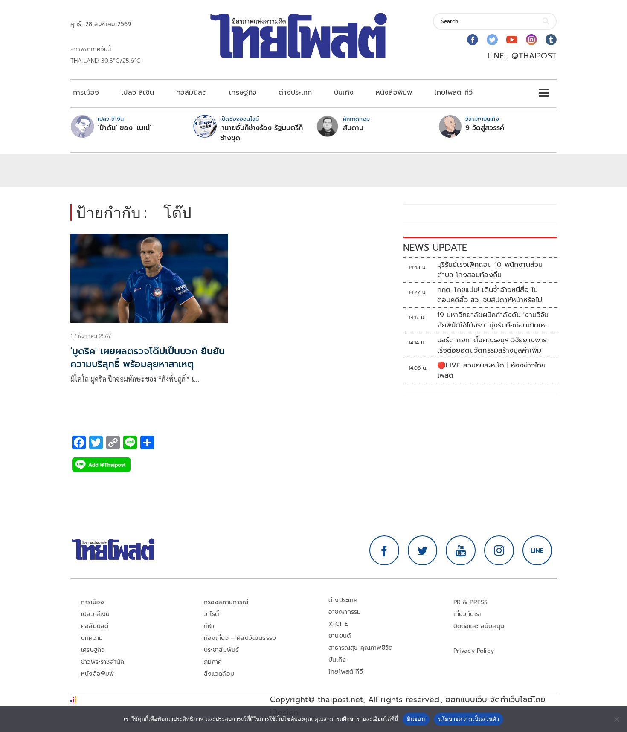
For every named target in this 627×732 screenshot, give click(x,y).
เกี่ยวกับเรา (467, 614)
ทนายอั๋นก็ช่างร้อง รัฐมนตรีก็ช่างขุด (261, 133)
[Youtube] (512, 39)
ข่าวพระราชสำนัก (102, 661)
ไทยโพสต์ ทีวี (453, 92)
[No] (616, 719)
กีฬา (209, 626)
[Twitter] (492, 39)
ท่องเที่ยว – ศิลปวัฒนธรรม (240, 638)
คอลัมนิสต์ (191, 92)
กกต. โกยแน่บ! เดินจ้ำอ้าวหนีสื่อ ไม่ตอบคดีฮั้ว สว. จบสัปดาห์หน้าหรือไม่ (490, 295)
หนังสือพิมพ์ (394, 92)
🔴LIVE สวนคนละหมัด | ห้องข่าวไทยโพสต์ (491, 370)
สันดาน (353, 128)
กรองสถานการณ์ (226, 602)
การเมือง (86, 92)
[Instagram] (531, 39)
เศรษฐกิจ (242, 92)
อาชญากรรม (344, 612)
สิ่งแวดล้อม (219, 673)
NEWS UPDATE (435, 247)
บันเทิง (344, 92)
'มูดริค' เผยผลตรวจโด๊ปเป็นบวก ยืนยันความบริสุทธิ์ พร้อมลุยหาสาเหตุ (147, 357)
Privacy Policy (473, 650)
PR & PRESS (470, 602)
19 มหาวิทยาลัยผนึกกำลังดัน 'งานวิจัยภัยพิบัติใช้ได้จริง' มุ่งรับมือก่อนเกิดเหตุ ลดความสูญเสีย (493, 320)
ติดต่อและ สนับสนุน (479, 626)
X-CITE (338, 623)
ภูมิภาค (213, 661)
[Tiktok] (551, 39)
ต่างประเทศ (295, 92)
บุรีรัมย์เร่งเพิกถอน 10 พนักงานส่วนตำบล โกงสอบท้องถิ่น (490, 270)
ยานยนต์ (339, 635)
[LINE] (537, 550)
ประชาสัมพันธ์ (221, 649)
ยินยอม (416, 718)
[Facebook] (472, 39)
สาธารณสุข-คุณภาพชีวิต (360, 647)
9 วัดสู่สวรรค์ (484, 128)
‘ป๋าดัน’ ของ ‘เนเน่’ (124, 128)
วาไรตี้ (211, 614)
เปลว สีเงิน (137, 92)
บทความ (92, 638)
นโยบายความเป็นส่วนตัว (468, 718)
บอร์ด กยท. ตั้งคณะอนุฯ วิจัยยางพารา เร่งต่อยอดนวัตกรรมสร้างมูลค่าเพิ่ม (493, 345)
